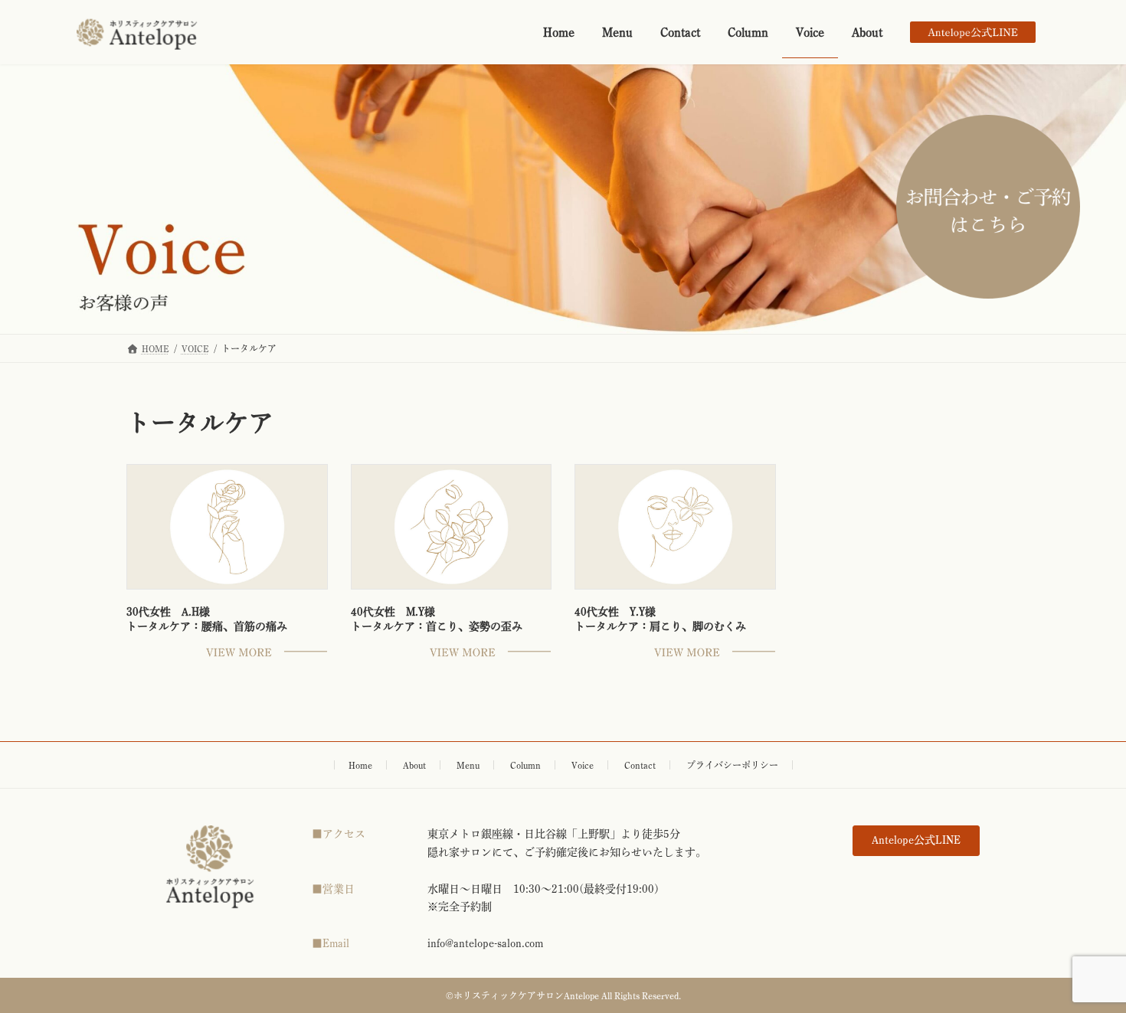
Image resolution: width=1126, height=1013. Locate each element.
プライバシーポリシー (732, 765)
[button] (916, 840)
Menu (468, 765)
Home (360, 765)
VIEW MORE (266, 652)
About (414, 765)
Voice (582, 765)
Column (525, 765)
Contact (640, 765)
